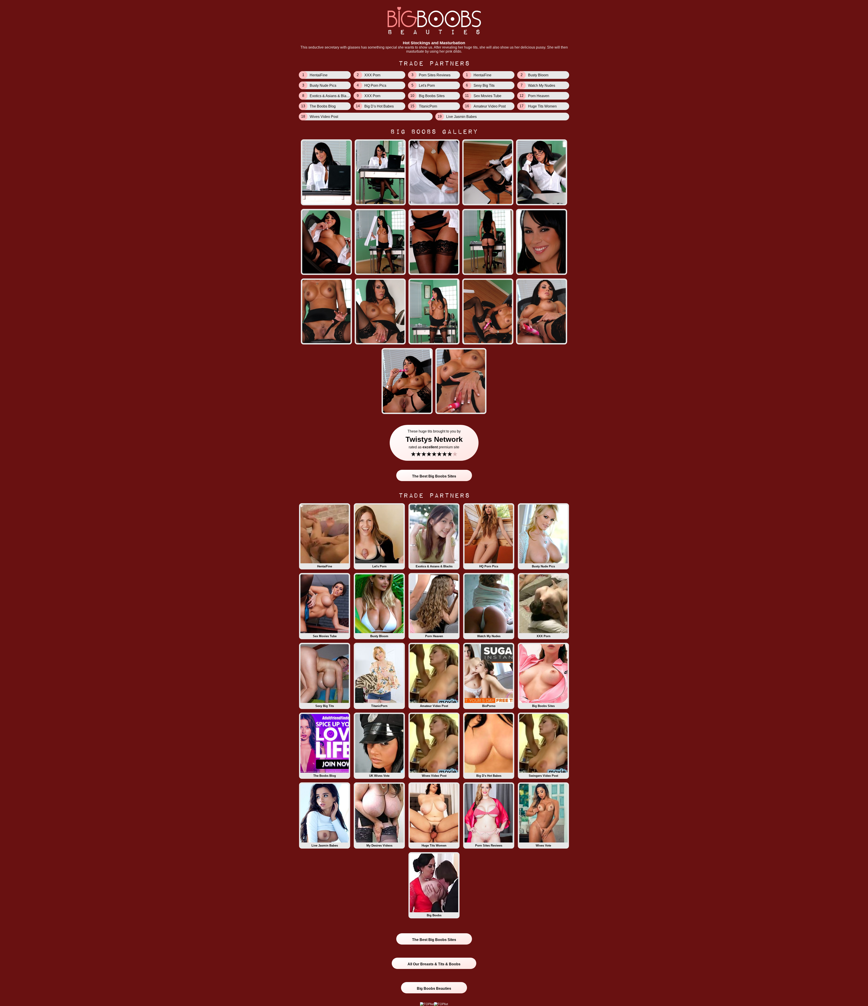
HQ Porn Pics (488, 566)
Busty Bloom (379, 636)
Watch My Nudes (488, 636)
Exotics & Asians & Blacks (434, 566)
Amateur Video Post (434, 706)
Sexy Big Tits (324, 706)
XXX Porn (543, 636)
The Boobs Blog (324, 775)
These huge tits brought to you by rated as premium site (434, 443)
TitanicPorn (379, 706)
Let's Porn (379, 566)
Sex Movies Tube (325, 636)
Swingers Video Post (543, 775)
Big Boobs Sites (543, 706)
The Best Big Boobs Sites (434, 476)
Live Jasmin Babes (324, 845)
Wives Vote (543, 845)
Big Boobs (434, 915)
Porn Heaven (434, 636)
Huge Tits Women (434, 845)
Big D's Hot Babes (488, 775)
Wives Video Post (434, 775)
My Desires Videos (379, 845)
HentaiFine (324, 566)
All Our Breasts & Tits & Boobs (434, 964)
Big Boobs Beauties (434, 988)
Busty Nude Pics (543, 566)
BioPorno (488, 706)
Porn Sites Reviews (488, 845)
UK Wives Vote (379, 775)
